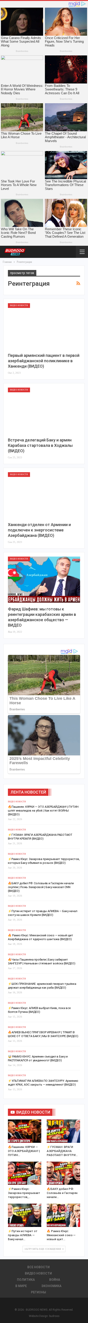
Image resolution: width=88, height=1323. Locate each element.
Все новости (38, 1267)
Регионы (38, 1292)
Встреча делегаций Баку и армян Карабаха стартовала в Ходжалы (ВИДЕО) (40, 445)
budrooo (54, 1316)
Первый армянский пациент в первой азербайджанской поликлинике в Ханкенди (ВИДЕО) (43, 361)
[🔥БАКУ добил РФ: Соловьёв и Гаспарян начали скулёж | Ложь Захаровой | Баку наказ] (63, 1173)
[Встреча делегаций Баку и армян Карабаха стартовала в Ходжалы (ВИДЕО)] (44, 411)
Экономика (51, 1286)
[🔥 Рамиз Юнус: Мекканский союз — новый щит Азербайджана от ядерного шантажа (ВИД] (63, 1215)
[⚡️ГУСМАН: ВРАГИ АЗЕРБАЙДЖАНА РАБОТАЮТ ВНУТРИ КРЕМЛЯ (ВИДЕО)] (63, 1131)
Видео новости (19, 305)
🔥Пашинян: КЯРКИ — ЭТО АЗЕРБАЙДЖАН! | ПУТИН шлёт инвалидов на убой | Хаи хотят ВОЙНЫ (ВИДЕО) (43, 810)
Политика (26, 1279)
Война (54, 1279)
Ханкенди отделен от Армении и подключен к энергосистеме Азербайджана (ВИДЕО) (39, 530)
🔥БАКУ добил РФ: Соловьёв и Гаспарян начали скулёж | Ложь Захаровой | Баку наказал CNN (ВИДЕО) (41, 887)
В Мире (21, 1286)
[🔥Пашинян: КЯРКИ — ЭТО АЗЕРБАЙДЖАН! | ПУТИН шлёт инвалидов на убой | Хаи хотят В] (24, 1131)
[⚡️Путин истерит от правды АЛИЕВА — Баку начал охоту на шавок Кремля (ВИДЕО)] (24, 1215)
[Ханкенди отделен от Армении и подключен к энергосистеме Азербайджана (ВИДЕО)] (44, 495)
